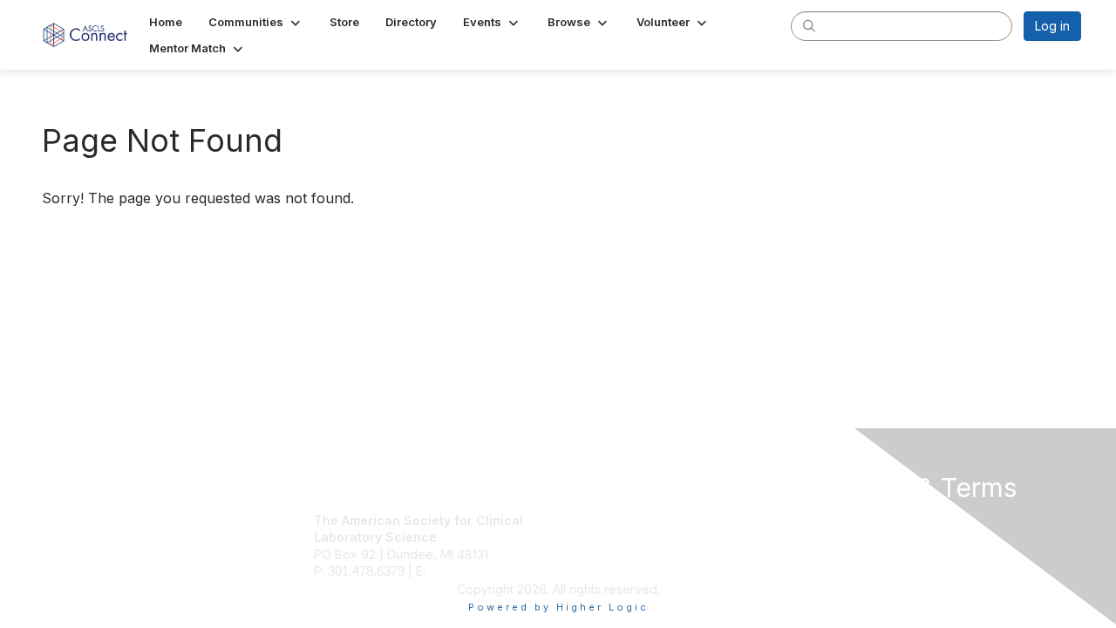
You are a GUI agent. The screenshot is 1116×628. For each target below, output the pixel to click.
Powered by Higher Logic (558, 607)
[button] (255, 22)
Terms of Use (856, 536)
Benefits (588, 536)
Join (577, 520)
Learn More (598, 554)
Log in (1052, 25)
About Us (843, 520)
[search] (809, 25)
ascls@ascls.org (475, 570)
